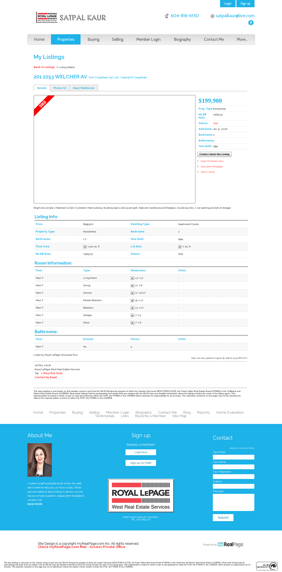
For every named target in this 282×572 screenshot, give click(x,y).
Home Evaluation (230, 412)
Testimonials (105, 416)
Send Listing (208, 171)
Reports (203, 412)
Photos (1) (59, 88)
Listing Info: (46, 216)
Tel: (37, 373)
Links (125, 416)
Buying (93, 39)
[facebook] (251, 22)
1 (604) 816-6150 (52, 373)
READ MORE (34, 504)
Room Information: (53, 263)
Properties (65, 39)
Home (39, 39)
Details (42, 88)
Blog (187, 412)
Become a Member (150, 416)
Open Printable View (212, 161)
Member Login (148, 39)
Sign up (245, 3)
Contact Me (214, 39)
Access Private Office (107, 547)
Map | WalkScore (84, 88)
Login (227, 3)
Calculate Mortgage (212, 166)
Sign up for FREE (140, 462)
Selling (117, 39)
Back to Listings (44, 67)
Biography (182, 39)
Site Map (179, 416)
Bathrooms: (46, 331)
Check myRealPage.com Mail (62, 547)
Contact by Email (46, 377)
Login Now (140, 452)
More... (242, 39)
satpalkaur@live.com (235, 15)
